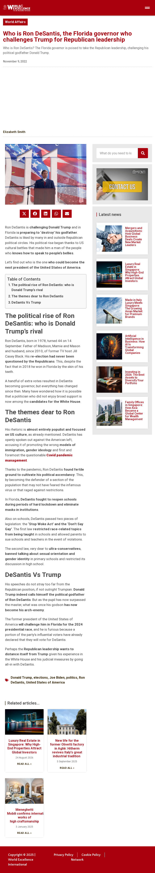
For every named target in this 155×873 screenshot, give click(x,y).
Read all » (24, 764)
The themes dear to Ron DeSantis (37, 296)
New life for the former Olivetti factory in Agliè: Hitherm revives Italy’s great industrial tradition (67, 748)
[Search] (143, 153)
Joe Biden (57, 677)
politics (71, 677)
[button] (24, 214)
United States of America (45, 682)
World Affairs (15, 22)
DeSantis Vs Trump (26, 302)
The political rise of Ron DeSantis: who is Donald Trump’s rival (43, 287)
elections (41, 677)
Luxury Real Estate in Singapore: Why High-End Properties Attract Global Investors (24, 746)
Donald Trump (21, 677)
